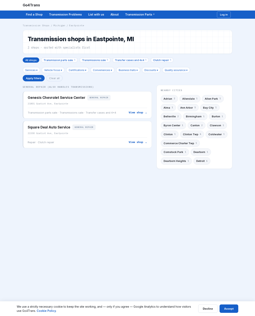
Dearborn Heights (176, 160)
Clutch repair (162, 59)
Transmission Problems (65, 14)
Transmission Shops (36, 25)
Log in (224, 14)
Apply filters (33, 78)
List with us (96, 14)
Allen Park (213, 98)
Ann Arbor (188, 107)
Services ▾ (31, 70)
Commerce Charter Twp (180, 143)
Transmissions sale (95, 59)
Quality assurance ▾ (176, 70)
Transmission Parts (138, 14)
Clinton (170, 134)
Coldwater (216, 134)
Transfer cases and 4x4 (130, 59)
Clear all (54, 78)
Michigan (59, 25)
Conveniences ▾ (102, 70)
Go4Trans (31, 5)
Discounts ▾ (151, 70)
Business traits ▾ (128, 70)
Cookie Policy (46, 310)
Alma (168, 107)
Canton (196, 125)
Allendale (190, 98)
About (115, 14)
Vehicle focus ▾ (53, 70)
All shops (31, 60)
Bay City (210, 107)
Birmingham (195, 116)
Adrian (169, 98)
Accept (229, 308)
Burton (217, 116)
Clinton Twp (192, 134)
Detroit (202, 160)
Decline (208, 308)
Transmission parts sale (59, 59)
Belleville (171, 116)
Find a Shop (34, 14)
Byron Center (173, 125)
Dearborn (200, 152)
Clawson (217, 125)
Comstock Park (175, 152)
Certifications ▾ (77, 70)
